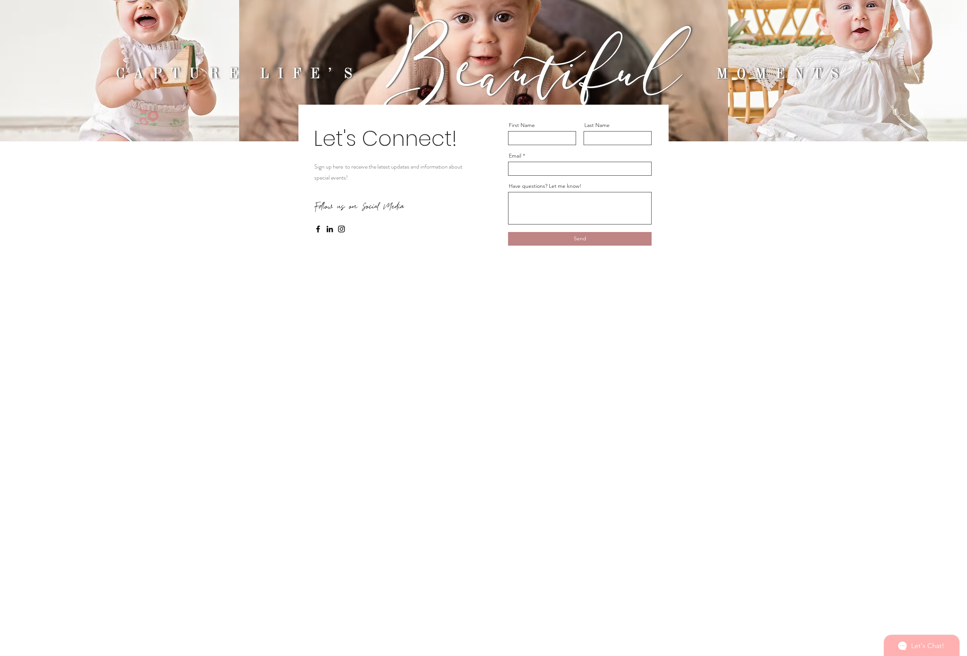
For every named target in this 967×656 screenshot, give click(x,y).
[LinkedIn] (329, 229)
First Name (522, 125)
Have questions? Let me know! (545, 186)
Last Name (597, 125)
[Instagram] (341, 229)
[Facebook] (318, 229)
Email (515, 155)
